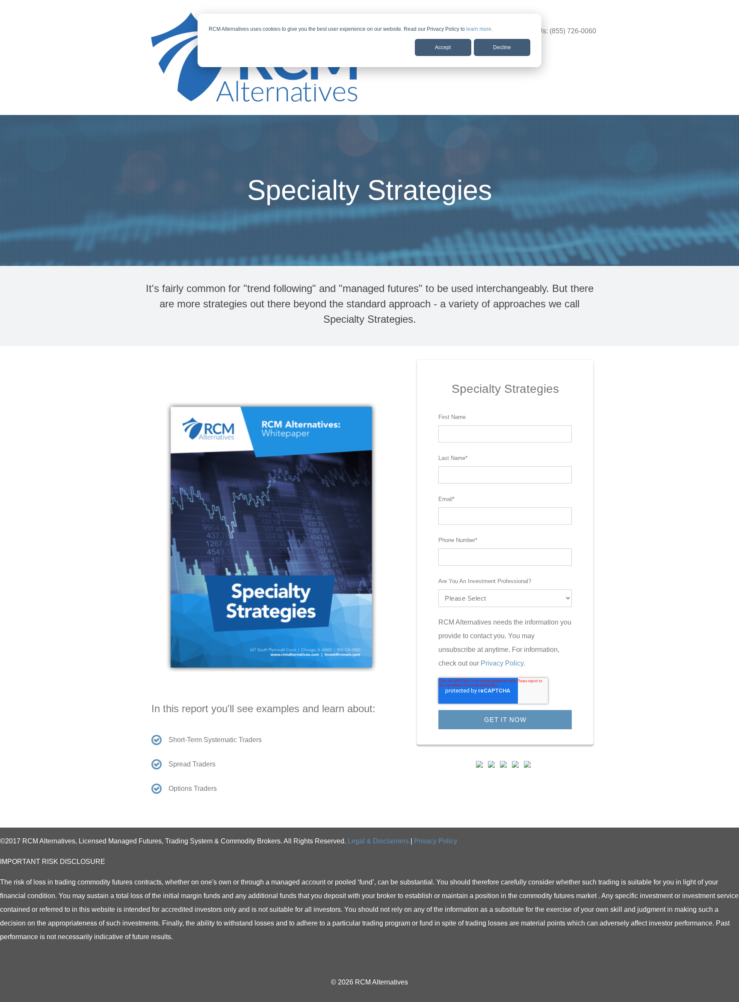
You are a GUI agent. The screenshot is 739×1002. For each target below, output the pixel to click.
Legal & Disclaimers (378, 841)
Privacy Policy (502, 663)
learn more (478, 29)
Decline (502, 47)
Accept (443, 47)
